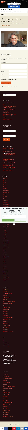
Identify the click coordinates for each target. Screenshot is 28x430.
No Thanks (20, 220)
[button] (14, 209)
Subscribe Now (8, 220)
